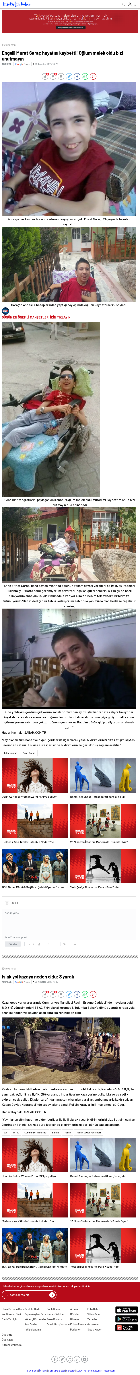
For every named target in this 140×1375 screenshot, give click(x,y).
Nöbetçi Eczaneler (35, 1319)
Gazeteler (93, 1324)
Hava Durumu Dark (13, 1309)
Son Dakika (31, 1324)
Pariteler (75, 1329)
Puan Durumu (55, 1319)
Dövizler (75, 1314)
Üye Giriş (7, 1334)
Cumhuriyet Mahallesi (35, 1132)
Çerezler (70, 1370)
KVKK (79, 1370)
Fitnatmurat (10, 752)
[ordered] (49, 944)
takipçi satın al (33, 1329)
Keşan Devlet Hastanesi (89, 1132)
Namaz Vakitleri (56, 1314)
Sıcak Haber (94, 1329)
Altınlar (74, 1309)
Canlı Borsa (53, 1309)
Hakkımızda (32, 1370)
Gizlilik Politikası (56, 1370)
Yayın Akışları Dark (35, 1314)
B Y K (16, 1132)
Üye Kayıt (7, 1339)
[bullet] (54, 944)
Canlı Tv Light (10, 1319)
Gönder (13, 944)
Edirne (55, 1132)
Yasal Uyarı (109, 1370)
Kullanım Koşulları (93, 1370)
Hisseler (75, 1319)
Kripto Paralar (78, 1324)
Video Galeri (94, 1314)
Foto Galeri (93, 1309)
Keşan (68, 1132)
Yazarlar (92, 1319)
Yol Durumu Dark (12, 1314)
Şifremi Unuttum (12, 1344)
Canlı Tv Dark (32, 1309)
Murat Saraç (28, 752)
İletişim (43, 1370)
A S (6, 1132)
